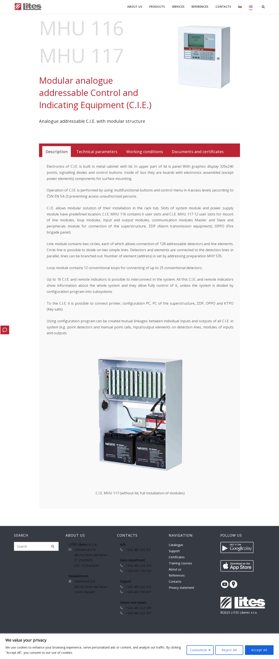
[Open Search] (263, 7)
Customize (198, 650)
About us (175, 569)
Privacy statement (181, 588)
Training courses (180, 563)
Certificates (177, 557)
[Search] (53, 546)
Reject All (229, 650)
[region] (139, 646)
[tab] (56, 151)
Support (174, 551)
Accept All (259, 650)
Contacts (175, 581)
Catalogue (176, 545)
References (200, 7)
